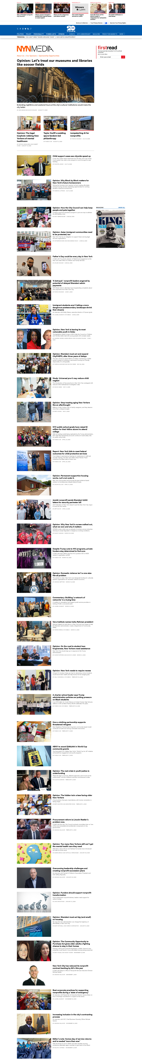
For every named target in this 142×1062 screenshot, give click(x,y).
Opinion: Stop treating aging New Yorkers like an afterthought (71, 403)
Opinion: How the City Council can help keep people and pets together (73, 208)
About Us (20, 55)
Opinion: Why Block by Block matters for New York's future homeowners (71, 181)
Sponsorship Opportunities (49, 55)
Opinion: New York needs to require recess (72, 670)
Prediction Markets (109, 34)
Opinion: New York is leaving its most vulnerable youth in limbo (69, 330)
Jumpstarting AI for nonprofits (79, 134)
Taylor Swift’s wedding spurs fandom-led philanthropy (55, 135)
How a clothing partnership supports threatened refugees (69, 723)
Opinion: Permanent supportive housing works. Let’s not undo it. (70, 476)
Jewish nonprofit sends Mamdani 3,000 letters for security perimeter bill (70, 501)
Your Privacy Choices (97, 23)
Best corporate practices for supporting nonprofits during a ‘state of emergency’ (71, 991)
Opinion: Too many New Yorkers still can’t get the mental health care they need (73, 845)
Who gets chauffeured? (65, 37)
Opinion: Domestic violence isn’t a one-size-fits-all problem (72, 574)
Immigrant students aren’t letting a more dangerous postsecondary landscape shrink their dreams (72, 307)
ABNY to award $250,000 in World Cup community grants (70, 747)
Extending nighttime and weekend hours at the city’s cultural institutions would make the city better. (54, 105)
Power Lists (51, 34)
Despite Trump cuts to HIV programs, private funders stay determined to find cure (73, 549)
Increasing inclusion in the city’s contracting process (72, 1015)
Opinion (61, 34)
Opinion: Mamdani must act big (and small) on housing (72, 918)
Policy (28, 34)
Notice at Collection (82, 23)
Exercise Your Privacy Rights (118, 23)
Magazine (96, 34)
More (122, 34)
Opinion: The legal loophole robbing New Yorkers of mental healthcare (28, 136)
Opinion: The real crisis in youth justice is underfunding (71, 772)
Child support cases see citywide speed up (72, 156)
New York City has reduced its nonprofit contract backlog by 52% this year (70, 966)
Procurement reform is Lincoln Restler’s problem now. (70, 820)
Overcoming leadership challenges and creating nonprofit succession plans (70, 869)
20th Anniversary (83, 34)
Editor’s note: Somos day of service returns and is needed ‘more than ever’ (72, 1039)
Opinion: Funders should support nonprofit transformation (72, 893)
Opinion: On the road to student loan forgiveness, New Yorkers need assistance (71, 647)
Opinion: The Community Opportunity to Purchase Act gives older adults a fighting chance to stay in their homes (71, 943)
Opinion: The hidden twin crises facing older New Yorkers (72, 796)
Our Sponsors (31, 55)
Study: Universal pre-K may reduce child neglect (71, 379)
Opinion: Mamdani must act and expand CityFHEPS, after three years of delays (70, 354)
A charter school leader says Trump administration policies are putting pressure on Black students (72, 697)
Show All (121, 207)
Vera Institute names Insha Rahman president (73, 621)
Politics (20, 34)
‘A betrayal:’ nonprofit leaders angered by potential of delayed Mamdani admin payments (71, 283)
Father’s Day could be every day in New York (72, 256)
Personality (39, 34)
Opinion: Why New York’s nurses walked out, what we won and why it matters (73, 525)
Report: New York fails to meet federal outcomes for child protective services (70, 452)
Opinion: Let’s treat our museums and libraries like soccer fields (54, 62)
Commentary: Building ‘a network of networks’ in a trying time (69, 598)
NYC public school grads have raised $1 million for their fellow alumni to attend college (70, 429)
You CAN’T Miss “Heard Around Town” (40, 37)
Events (72, 34)
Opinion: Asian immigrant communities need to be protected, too (72, 233)
